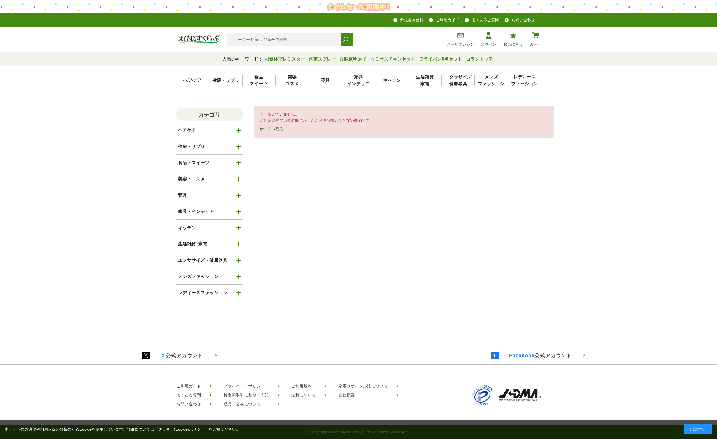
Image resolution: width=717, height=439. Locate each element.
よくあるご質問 (485, 20)
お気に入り (513, 44)
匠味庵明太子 (353, 59)
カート (535, 44)
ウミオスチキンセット (393, 59)
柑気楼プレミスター (285, 59)
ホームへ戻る (271, 129)
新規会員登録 (411, 20)
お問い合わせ (523, 20)
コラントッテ (479, 59)
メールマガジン (460, 44)
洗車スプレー (322, 59)
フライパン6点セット (440, 59)
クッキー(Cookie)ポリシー (181, 429)
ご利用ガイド (447, 20)
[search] (347, 39)
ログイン (489, 44)
